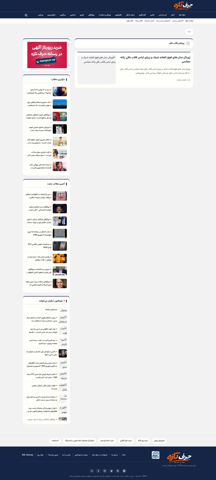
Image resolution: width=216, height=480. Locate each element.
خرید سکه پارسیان (107, 440)
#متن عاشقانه (149, 21)
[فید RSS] (91, 471)
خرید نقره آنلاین (126, 440)
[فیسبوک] (98, 471)
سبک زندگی (130, 15)
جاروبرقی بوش (159, 440)
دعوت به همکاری (81, 455)
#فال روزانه (139, 21)
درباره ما (115, 455)
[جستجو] (26, 15)
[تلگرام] (111, 471)
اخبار (173, 15)
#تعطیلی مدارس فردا (163, 21)
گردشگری (142, 15)
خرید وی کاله (143, 440)
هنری (82, 15)
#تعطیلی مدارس (177, 21)
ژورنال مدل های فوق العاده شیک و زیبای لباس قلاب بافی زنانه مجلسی (155, 59)
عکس (152, 15)
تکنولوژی (118, 15)
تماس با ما (66, 455)
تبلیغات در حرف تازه (99, 455)
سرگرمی (63, 15)
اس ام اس (163, 15)
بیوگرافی (91, 15)
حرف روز (40, 455)
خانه (189, 31)
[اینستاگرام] (104, 471)
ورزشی (40, 15)
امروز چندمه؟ (53, 455)
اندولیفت (55, 440)
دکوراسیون (51, 15)
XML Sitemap (27, 455)
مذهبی (73, 15)
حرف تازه (182, 15)
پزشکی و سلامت (105, 15)
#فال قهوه (130, 21)
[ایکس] (117, 471)
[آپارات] (124, 471)
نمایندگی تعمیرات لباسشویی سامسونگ (79, 440)
